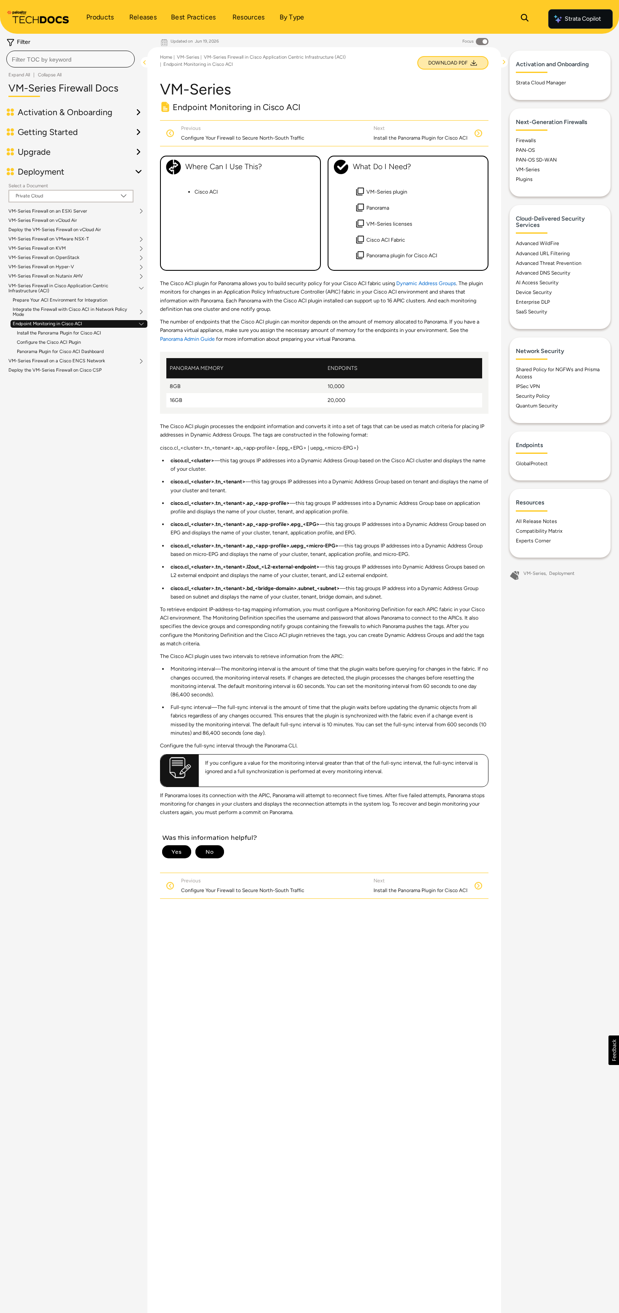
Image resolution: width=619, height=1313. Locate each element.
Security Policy (533, 396)
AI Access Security (537, 283)
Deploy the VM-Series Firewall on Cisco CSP (54, 370)
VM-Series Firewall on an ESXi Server (47, 211)
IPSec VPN (528, 386)
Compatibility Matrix (539, 531)
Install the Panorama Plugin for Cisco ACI (59, 333)
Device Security (534, 292)
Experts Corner (533, 541)
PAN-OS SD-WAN (536, 160)
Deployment (561, 573)
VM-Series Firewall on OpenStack (43, 257)
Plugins (524, 179)
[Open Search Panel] (524, 19)
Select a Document (28, 186)
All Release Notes (536, 521)
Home (166, 57)
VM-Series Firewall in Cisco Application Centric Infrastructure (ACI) (58, 288)
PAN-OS (525, 150)
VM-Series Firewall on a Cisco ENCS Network (56, 361)
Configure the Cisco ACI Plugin (49, 342)
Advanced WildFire (537, 243)
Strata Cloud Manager (541, 83)
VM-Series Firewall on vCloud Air (42, 220)
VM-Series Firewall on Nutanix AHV (45, 276)
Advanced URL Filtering (543, 253)
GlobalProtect (532, 463)
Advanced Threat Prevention (549, 263)
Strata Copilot (583, 18)
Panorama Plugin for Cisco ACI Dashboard (60, 351)
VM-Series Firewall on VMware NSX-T (48, 239)
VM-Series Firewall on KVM (37, 248)
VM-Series (188, 57)
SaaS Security (531, 312)
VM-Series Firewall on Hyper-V (41, 267)
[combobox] (70, 59)
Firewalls (526, 140)
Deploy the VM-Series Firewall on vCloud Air (54, 229)
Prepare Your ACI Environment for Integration (60, 300)
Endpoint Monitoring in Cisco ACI (47, 323)
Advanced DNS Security (543, 273)
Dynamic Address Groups (426, 283)
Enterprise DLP (533, 302)
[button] (613, 1050)
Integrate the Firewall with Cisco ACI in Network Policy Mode (70, 312)
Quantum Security (537, 406)
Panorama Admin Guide (187, 339)
